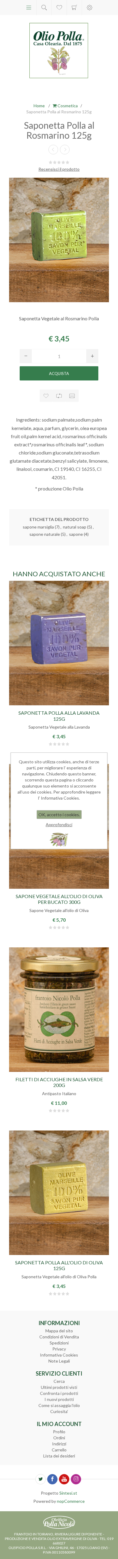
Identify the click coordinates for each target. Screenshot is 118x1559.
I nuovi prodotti (59, 1399)
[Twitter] (40, 1479)
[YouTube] (64, 1479)
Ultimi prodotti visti (59, 1387)
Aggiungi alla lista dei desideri (46, 396)
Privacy (59, 1348)
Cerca (59, 1381)
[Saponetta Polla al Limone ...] (65, 149)
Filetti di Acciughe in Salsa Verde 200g (59, 1082)
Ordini (59, 1437)
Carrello (74, 7)
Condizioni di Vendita (59, 1336)
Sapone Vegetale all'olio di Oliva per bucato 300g (59, 899)
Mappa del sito (59, 1330)
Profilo (59, 1431)
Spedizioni (59, 1342)
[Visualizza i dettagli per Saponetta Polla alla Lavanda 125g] (59, 643)
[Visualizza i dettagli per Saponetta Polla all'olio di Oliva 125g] (59, 1192)
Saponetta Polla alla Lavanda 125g (59, 715)
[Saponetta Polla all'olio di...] (53, 149)
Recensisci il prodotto (59, 169)
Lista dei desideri (59, 1455)
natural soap (74, 526)
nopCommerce (71, 1501)
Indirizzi (59, 1443)
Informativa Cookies (59, 1354)
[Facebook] (52, 1479)
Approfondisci (59, 824)
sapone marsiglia (38, 526)
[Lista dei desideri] (59, 7)
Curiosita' (59, 1411)
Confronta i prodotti (59, 1393)
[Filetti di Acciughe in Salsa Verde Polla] (59, 1009)
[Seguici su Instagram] (76, 1479)
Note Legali (59, 1360)
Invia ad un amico (72, 396)
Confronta (59, 396)
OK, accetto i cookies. (59, 814)
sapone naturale (44, 534)
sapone (76, 534)
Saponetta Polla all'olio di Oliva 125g (59, 1265)
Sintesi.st (68, 1493)
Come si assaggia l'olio (59, 1405)
